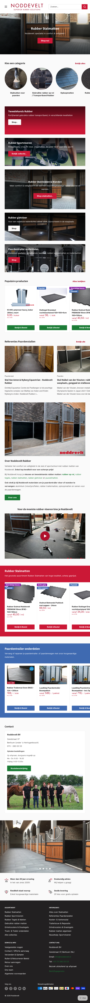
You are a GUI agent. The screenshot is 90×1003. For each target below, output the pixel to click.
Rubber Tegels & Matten (15, 919)
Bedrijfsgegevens (56, 971)
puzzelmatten (52, 478)
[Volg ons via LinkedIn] (24, 988)
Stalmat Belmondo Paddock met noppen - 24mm (51, 604)
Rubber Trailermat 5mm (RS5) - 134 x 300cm (20, 689)
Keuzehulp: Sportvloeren (60, 935)
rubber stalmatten (19, 478)
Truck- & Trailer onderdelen (17, 931)
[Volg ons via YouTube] (19, 988)
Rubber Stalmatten (13, 912)
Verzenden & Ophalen (14, 954)
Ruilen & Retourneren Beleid (17, 958)
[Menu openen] (6, 7)
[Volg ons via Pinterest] (15, 988)
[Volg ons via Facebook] (6, 988)
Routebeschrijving (19, 768)
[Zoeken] (85, 6)
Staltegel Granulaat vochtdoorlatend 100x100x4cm (53, 311)
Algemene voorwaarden (15, 973)
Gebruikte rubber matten (16, 923)
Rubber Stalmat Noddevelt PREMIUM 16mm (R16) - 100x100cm (18, 609)
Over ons (12, 497)
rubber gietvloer (35, 478)
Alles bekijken (79, 281)
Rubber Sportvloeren (14, 916)
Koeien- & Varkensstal (58, 919)
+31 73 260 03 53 (61, 961)
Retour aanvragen (12, 962)
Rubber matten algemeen (60, 931)
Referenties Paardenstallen (61, 916)
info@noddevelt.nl (63, 957)
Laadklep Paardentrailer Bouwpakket (49, 689)
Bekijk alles (80, 63)
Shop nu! (45, 40)
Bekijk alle (81, 342)
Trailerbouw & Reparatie (59, 923)
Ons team (9, 970)
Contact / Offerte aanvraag (17, 951)
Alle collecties (11, 935)
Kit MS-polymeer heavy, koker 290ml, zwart (20, 311)
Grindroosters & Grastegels (17, 927)
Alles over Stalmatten (58, 912)
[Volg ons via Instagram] (10, 988)
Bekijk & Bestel (21, 328)
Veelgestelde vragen (14, 947)
